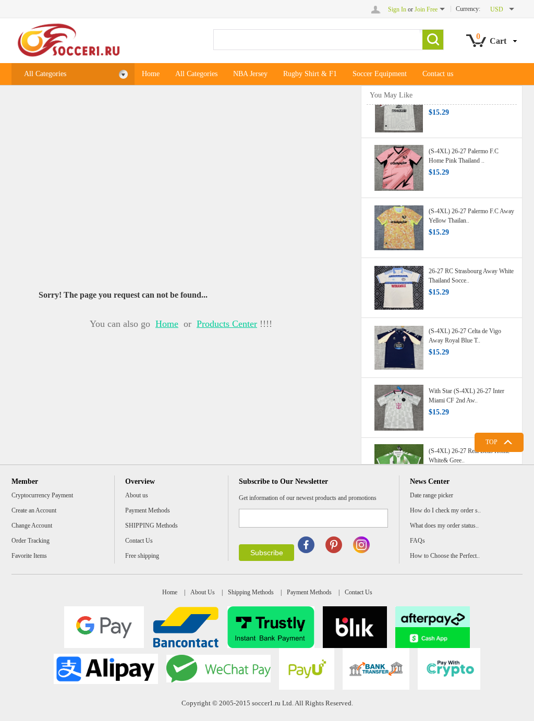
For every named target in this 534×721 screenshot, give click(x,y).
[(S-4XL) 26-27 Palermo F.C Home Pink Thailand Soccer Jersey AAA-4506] (398, 163)
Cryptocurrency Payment (42, 495)
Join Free (426, 9)
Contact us (437, 74)
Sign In (397, 9)
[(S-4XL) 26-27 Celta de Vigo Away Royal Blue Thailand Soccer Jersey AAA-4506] (398, 343)
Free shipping (142, 555)
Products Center (227, 324)
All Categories (45, 74)
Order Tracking (30, 540)
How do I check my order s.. (445, 510)
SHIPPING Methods (151, 525)
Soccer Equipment (380, 74)
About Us (202, 592)
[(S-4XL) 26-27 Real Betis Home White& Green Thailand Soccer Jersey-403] (398, 463)
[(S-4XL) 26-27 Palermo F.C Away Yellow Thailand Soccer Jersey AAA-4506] (398, 223)
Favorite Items (29, 555)
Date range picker (431, 495)
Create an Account (33, 510)
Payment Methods (147, 510)
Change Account (31, 525)
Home (151, 74)
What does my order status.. (444, 525)
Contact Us (139, 540)
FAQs (417, 540)
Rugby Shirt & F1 (310, 74)
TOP (491, 442)
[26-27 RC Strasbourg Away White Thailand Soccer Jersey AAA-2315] (398, 283)
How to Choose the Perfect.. (445, 555)
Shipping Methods (251, 592)
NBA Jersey (250, 74)
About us (136, 495)
